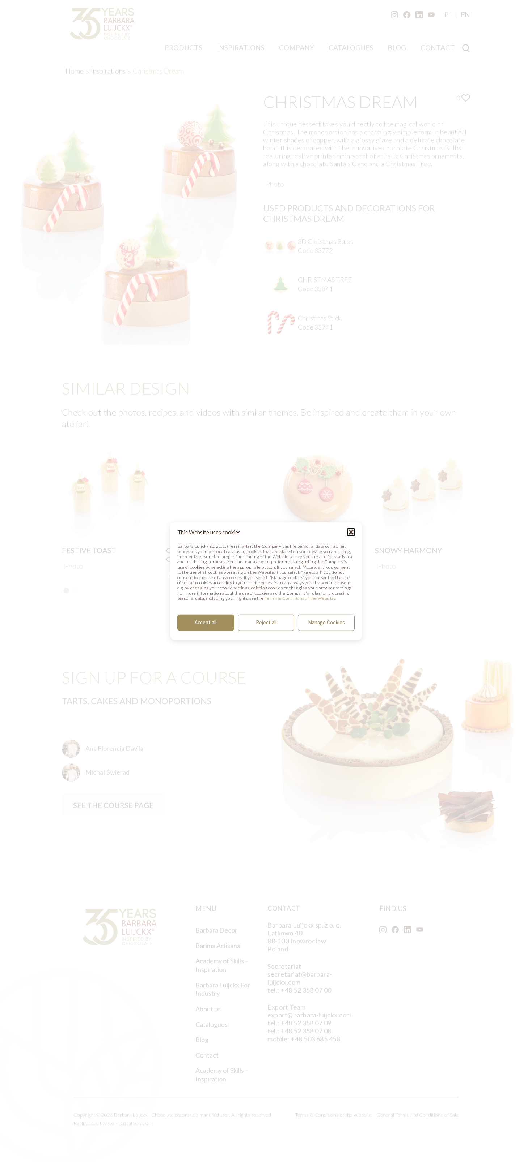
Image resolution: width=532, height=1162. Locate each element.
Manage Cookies (326, 622)
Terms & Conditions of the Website (299, 598)
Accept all (205, 622)
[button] (351, 532)
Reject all (266, 622)
